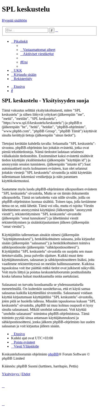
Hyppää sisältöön (14, 20)
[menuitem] (37, 50)
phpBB (53, 354)
